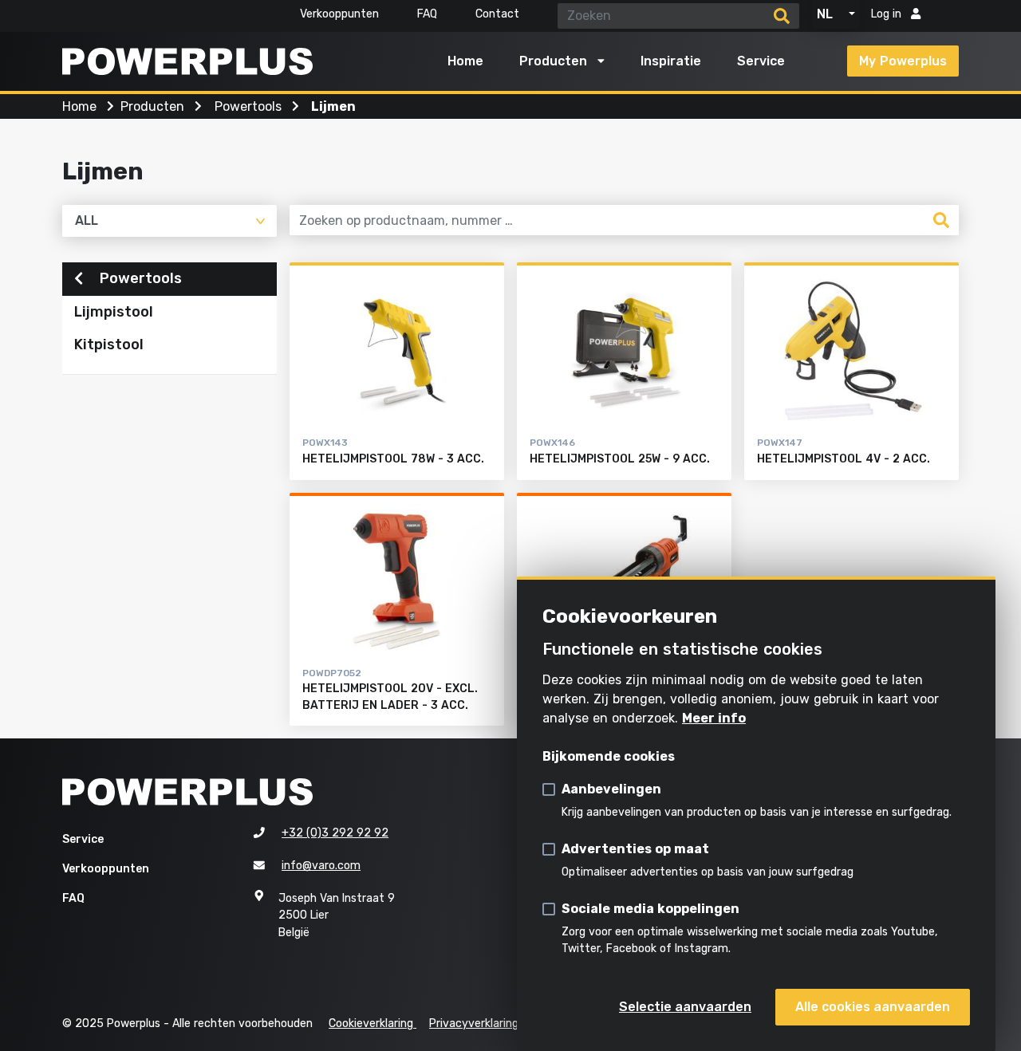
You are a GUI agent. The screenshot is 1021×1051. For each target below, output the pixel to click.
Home (465, 61)
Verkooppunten (339, 14)
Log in (888, 14)
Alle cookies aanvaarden (872, 1006)
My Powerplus (903, 61)
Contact (497, 14)
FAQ (427, 14)
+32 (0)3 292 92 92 (335, 833)
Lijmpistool (113, 312)
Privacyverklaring (473, 1023)
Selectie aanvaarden (685, 1006)
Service (761, 61)
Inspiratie (671, 61)
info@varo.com (321, 865)
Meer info (714, 718)
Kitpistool (109, 344)
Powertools (139, 278)
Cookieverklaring (372, 1023)
